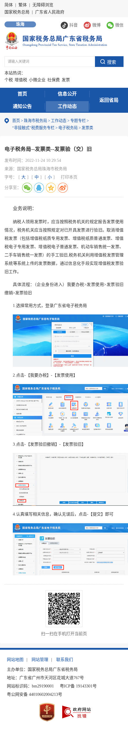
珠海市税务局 (35, 120)
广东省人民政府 (49, 12)
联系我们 (64, 659)
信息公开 (67, 93)
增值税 (21, 80)
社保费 (53, 80)
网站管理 (40, 659)
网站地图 (15, 659)
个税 (8, 80)
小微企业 (37, 80)
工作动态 (67, 106)
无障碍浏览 (42, 5)
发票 (66, 80)
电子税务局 (68, 128)
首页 (22, 93)
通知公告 (22, 106)
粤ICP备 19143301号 (78, 686)
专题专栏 (78, 120)
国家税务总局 (16, 12)
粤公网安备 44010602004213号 (34, 694)
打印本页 (69, 177)
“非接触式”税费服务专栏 (33, 128)
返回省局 (108, 100)
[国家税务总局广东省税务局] (55, 40)
